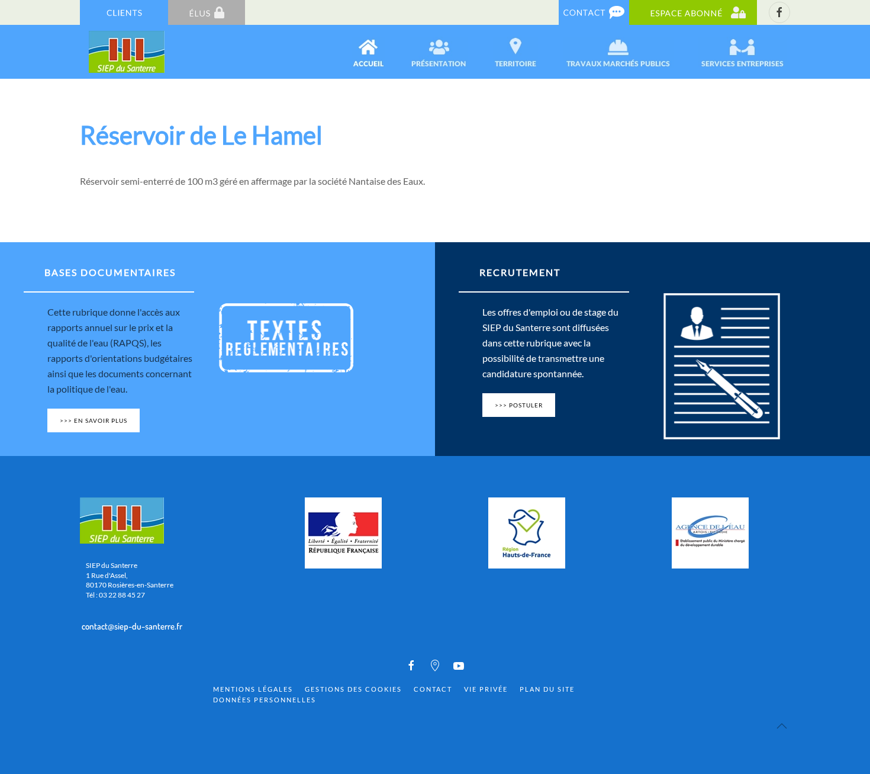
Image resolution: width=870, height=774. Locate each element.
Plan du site (547, 689)
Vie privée (486, 689)
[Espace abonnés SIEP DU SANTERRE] (693, 11)
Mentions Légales (253, 689)
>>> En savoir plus (93, 420)
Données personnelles (264, 700)
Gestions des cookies (353, 689)
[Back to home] (127, 52)
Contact (433, 689)
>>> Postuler (519, 405)
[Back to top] (782, 726)
